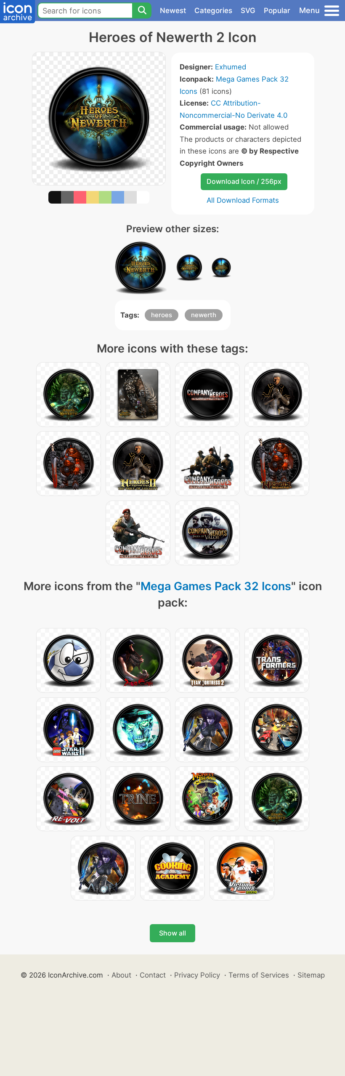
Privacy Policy (197, 975)
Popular (277, 10)
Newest (173, 10)
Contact (153, 975)
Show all (172, 933)
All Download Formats (243, 200)
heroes (161, 315)
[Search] (141, 11)
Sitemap (311, 975)
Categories (213, 10)
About (121, 975)
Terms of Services (258, 975)
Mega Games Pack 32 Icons (216, 586)
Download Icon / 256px (244, 181)
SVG (248, 10)
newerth (203, 315)
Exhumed (230, 67)
